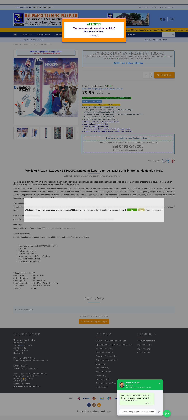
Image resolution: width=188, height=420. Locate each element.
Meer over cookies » (154, 210)
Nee (141, 210)
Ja (132, 210)
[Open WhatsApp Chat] (167, 413)
